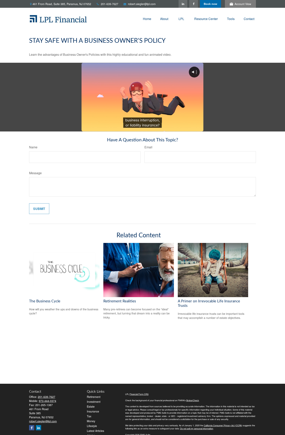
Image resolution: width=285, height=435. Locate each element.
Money (91, 421)
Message (35, 173)
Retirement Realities (119, 301)
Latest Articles (95, 431)
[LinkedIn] (183, 4)
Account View (243, 4)
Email (148, 147)
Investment (93, 402)
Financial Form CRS (139, 394)
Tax (89, 416)
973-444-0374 (47, 401)
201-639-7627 (109, 4)
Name (33, 147)
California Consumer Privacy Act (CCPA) (223, 425)
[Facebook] (193, 4)
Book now (210, 3)
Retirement (93, 397)
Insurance (93, 411)
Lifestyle (92, 426)
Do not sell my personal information (196, 428)
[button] (147, 19)
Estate (91, 406)
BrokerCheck (192, 400)
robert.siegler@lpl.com (142, 4)
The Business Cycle (44, 301)
